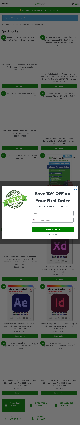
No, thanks (53, 234)
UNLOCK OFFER (53, 229)
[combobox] (35, 220)
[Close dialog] (75, 188)
